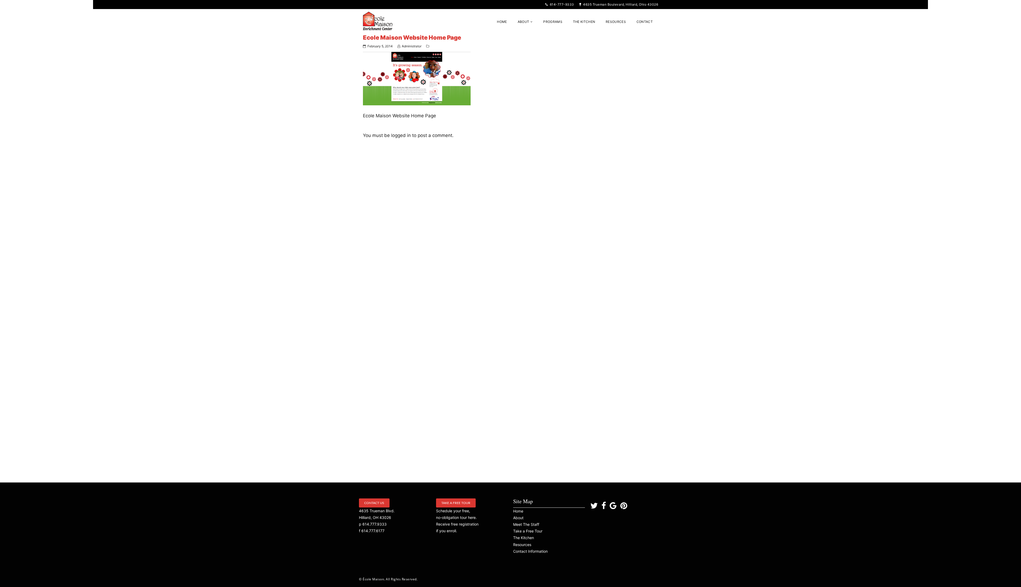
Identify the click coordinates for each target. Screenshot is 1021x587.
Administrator (411, 46)
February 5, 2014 (380, 46)
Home (518, 511)
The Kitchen (523, 537)
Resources (522, 544)
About (518, 517)
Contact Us (374, 503)
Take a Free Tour (455, 503)
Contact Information (530, 551)
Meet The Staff (526, 524)
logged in (401, 135)
